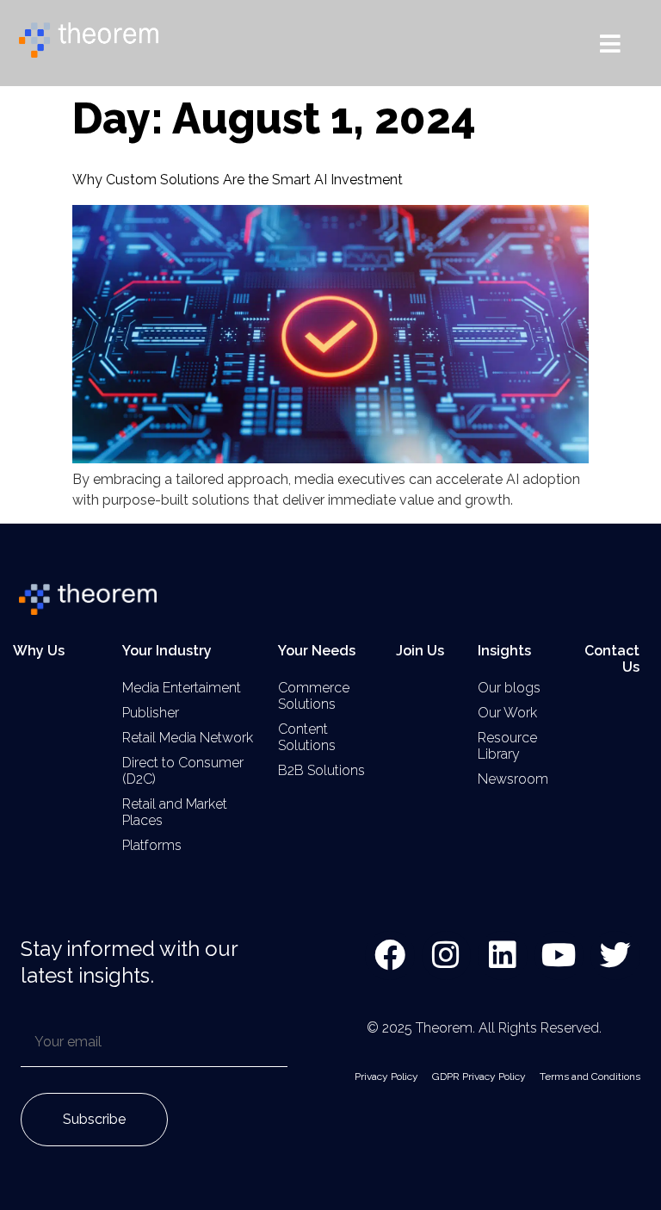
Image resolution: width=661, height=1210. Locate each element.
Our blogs (509, 687)
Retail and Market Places (174, 812)
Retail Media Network (187, 737)
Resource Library (507, 745)
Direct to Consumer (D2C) (183, 770)
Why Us (39, 650)
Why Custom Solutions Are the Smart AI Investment (237, 179)
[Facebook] (390, 956)
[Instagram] (447, 956)
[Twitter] (615, 956)
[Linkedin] (503, 956)
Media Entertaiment (181, 687)
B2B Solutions (321, 770)
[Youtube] (559, 956)
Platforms (152, 845)
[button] (610, 43)
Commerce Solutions (313, 695)
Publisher (150, 712)
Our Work (507, 712)
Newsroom (513, 779)
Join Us (420, 650)
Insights (504, 650)
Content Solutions (307, 737)
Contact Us (611, 658)
